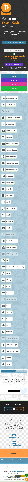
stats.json (14, 462)
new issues (10, 67)
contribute (10, 469)
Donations (14, 80)
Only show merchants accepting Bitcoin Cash (14, 57)
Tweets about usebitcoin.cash (14, 388)
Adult (14, 84)
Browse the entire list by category (14, 42)
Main (14, 76)
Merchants (9, 409)
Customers (19, 409)
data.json (23, 459)
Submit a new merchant (14, 64)
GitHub (23, 469)
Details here (14, 68)
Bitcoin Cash (9, 33)
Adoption (14, 88)
